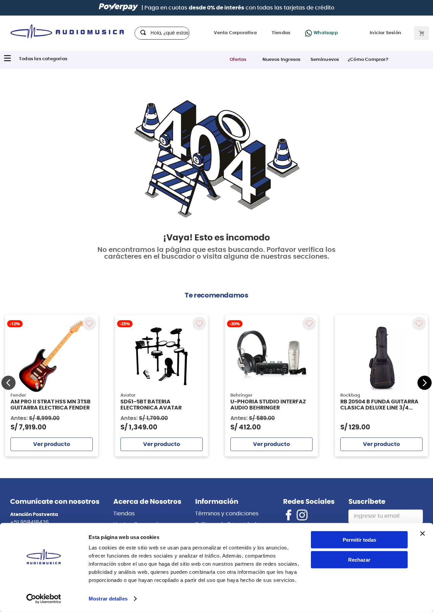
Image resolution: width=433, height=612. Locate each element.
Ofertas (238, 59)
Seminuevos (325, 59)
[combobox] (162, 33)
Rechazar (359, 560)
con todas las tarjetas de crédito (261, 7)
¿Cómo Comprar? (368, 59)
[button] (8, 383)
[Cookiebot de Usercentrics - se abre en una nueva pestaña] (43, 599)
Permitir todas (359, 540)
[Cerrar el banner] (422, 533)
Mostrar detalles (108, 599)
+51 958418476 (29, 522)
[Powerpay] (118, 7)
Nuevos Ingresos (282, 59)
